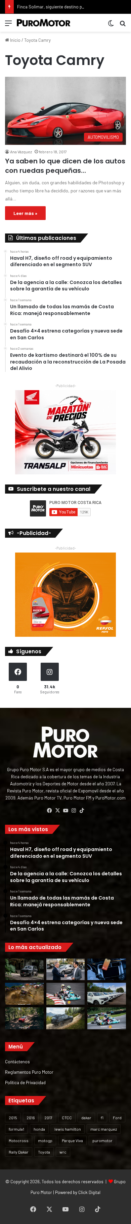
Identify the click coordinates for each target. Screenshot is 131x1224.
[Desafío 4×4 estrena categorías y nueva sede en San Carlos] (24, 994)
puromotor (102, 1140)
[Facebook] (49, 811)
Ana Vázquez (21, 151)
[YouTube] (65, 811)
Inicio (14, 40)
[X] (57, 811)
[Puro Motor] (44, 23)
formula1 (16, 1129)
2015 (13, 1117)
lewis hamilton (67, 1129)
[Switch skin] (110, 25)
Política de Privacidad (25, 1082)
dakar (86, 1117)
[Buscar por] (122, 25)
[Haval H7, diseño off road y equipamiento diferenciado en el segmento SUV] (24, 969)
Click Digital (89, 1192)
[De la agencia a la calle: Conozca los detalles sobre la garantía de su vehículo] (65, 969)
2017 (48, 1117)
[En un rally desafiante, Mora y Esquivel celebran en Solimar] (24, 1018)
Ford (117, 1117)
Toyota (44, 1152)
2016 (31, 1117)
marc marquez (103, 1129)
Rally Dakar (19, 1152)
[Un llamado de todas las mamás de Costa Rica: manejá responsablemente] (106, 969)
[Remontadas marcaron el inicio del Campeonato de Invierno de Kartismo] (106, 1018)
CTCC (67, 1117)
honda (39, 1129)
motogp (45, 1140)
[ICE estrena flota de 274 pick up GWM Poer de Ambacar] (106, 994)
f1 (102, 1117)
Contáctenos (17, 1061)
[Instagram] (74, 811)
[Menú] (8, 25)
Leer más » (25, 213)
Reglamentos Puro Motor (29, 1072)
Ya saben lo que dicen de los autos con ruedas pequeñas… (65, 165)
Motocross (19, 1140)
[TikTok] (82, 811)
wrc (63, 1152)
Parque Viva (72, 1140)
